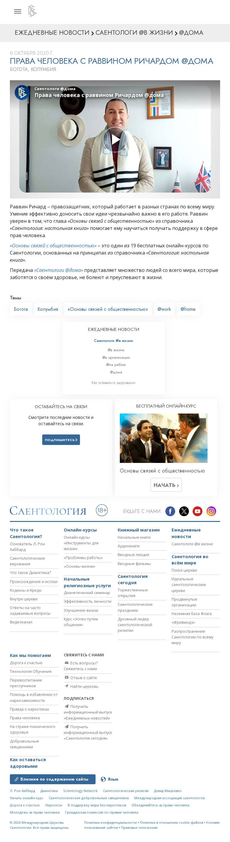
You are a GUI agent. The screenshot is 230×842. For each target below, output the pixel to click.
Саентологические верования (27, 561)
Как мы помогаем (30, 655)
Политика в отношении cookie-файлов (171, 822)
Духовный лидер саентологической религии (135, 624)
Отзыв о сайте (83, 677)
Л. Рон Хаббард (22, 790)
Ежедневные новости (186, 533)
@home (188, 309)
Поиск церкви (184, 570)
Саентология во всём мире (190, 560)
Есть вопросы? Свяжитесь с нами (81, 665)
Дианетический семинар (87, 592)
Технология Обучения (31, 671)
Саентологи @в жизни (113, 340)
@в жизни (116, 350)
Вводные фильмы (134, 563)
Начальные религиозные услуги (87, 582)
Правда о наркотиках (29, 709)
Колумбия (47, 309)
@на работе (116, 364)
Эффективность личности (87, 601)
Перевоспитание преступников (26, 682)
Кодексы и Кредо (26, 590)
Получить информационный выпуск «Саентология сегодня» (88, 732)
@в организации (116, 357)
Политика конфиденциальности (110, 822)
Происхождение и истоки (34, 581)
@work (164, 309)
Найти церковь (84, 686)
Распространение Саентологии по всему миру (192, 637)
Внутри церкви (23, 599)
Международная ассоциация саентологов (169, 798)
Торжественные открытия (133, 592)
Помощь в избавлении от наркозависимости (34, 697)
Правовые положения (139, 827)
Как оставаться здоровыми (113, 382)
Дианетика (49, 790)
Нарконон (53, 805)
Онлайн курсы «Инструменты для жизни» (81, 542)
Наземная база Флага (192, 613)
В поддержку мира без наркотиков (97, 805)
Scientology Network (80, 790)
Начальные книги (134, 537)
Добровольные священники (24, 743)
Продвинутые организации (184, 602)
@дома (116, 372)
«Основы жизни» (79, 566)
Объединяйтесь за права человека (160, 805)
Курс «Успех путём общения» (81, 621)
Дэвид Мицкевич (167, 790)
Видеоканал (21, 622)
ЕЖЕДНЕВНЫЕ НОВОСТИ (113, 329)
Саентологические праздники (135, 607)
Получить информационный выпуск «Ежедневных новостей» (88, 712)
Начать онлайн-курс (26, 798)
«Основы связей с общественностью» (53, 245)
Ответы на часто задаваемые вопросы (30, 610)
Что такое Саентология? (26, 533)
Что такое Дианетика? (30, 572)
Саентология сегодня (133, 579)
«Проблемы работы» (83, 557)
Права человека (25, 717)
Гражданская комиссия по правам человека (101, 812)
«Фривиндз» (183, 622)
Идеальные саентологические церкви (189, 584)
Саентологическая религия (126, 790)
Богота (21, 309)
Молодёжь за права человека (35, 812)
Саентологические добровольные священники (89, 798)
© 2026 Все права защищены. (39, 825)
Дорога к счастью (26, 662)
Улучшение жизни (81, 610)
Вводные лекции (133, 554)
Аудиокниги (129, 546)
